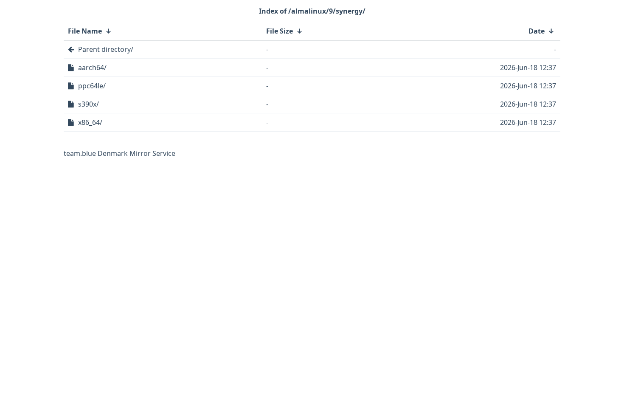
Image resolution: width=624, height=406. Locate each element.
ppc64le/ (92, 85)
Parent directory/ (105, 49)
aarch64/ (92, 67)
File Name (85, 31)
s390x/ (88, 104)
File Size (279, 31)
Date (536, 31)
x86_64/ (90, 122)
